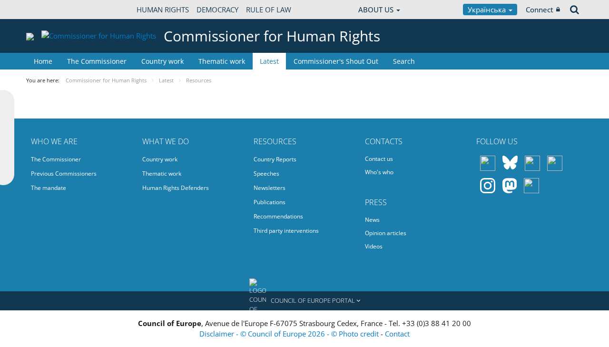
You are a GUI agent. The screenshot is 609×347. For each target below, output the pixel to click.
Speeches (266, 173)
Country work (162, 61)
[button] (304, 300)
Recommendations (278, 216)
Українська (488, 9)
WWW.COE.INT (50, 9)
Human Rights (163, 9)
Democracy (217, 9)
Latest (269, 61)
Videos (374, 246)
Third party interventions (286, 231)
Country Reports (275, 159)
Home (43, 61)
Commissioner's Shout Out (336, 61)
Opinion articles (385, 233)
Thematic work (221, 61)
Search (404, 61)
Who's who (379, 172)
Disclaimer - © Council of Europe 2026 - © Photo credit (290, 333)
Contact (397, 333)
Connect (539, 9)
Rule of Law (268, 9)
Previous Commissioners (64, 173)
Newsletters (269, 188)
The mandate (48, 188)
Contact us (379, 159)
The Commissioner (97, 61)
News (372, 220)
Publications (269, 202)
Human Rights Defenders (175, 188)
